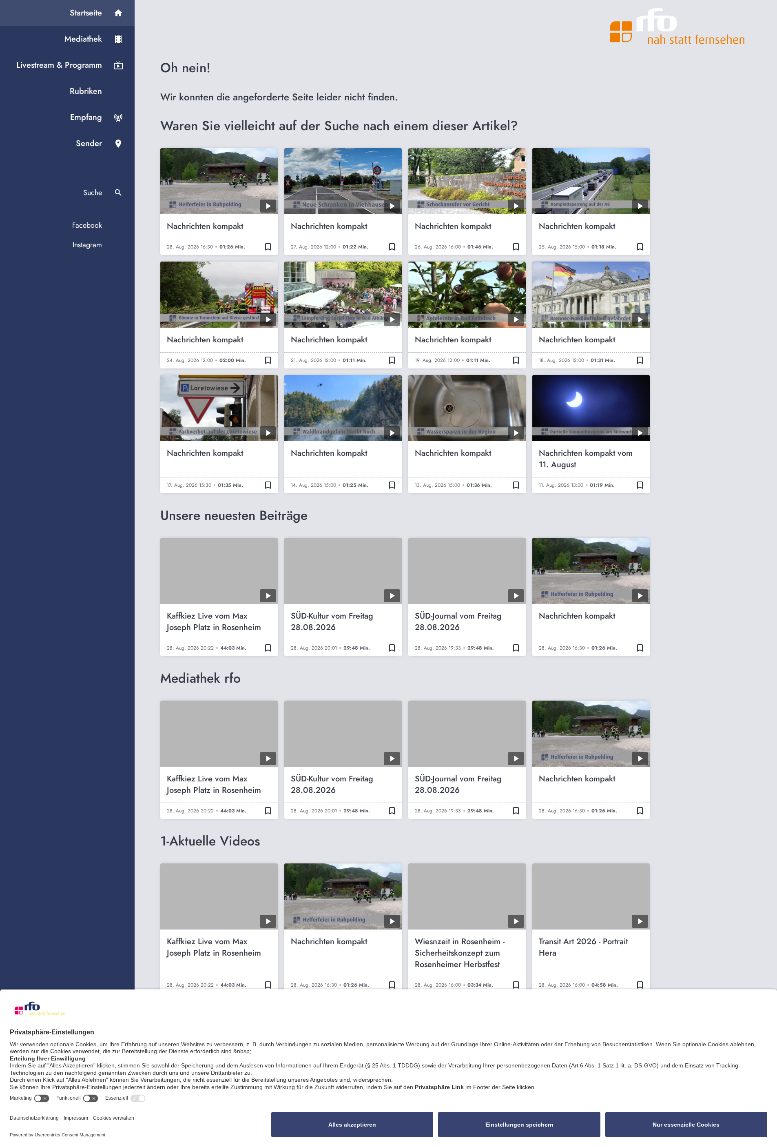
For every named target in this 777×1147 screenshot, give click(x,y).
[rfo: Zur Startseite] (677, 26)
